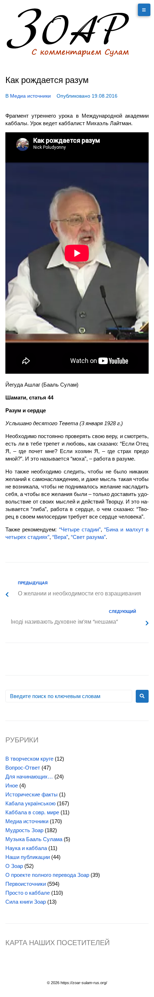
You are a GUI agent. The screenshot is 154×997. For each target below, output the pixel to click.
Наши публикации (27, 857)
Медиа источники (30, 96)
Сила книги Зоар (25, 902)
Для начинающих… (29, 776)
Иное (11, 785)
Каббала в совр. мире (32, 812)
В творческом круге (29, 759)
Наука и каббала (26, 848)
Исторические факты (31, 794)
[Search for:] (68, 696)
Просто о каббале (27, 893)
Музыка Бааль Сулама (33, 839)
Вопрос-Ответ (22, 768)
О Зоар (14, 866)
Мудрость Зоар (24, 830)
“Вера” (60, 537)
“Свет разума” (88, 537)
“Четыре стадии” (80, 529)
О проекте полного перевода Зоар (47, 875)
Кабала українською (30, 803)
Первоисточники (25, 884)
